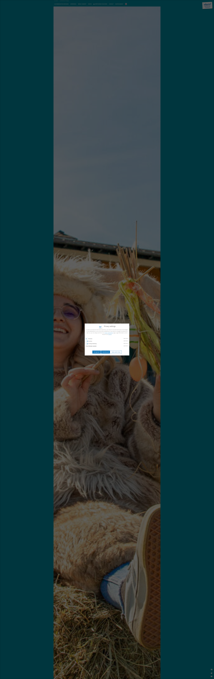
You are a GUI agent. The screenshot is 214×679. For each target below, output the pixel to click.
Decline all (105, 352)
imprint (110, 334)
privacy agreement (109, 332)
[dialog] (107, 339)
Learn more (126, 338)
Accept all (96, 352)
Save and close (116, 352)
